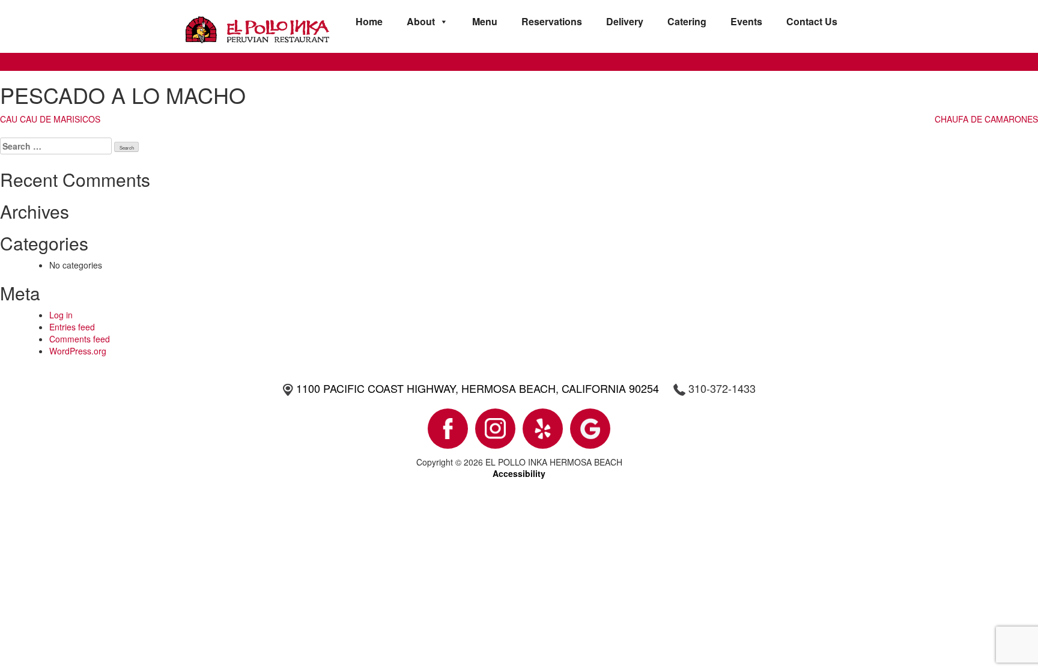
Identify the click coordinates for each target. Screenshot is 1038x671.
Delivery (624, 21)
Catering (686, 21)
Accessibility (519, 473)
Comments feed (79, 339)
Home (369, 21)
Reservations (551, 21)
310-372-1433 (722, 388)
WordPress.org (77, 351)
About (421, 21)
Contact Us (811, 21)
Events (746, 21)
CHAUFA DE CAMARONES (986, 119)
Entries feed (72, 327)
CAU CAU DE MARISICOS (50, 119)
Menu (484, 21)
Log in (61, 315)
